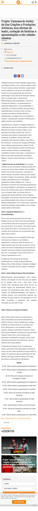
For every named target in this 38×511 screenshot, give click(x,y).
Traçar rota (9, 52)
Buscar (19, 493)
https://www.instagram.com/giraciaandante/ (19, 61)
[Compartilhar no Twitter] (22, 75)
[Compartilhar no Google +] (18, 75)
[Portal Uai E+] (19, 2)
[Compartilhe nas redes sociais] (32, 2)
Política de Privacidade (11, 498)
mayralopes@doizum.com (13, 58)
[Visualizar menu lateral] (2, 2)
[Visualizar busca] (36, 2)
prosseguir (19, 502)
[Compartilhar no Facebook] (15, 75)
